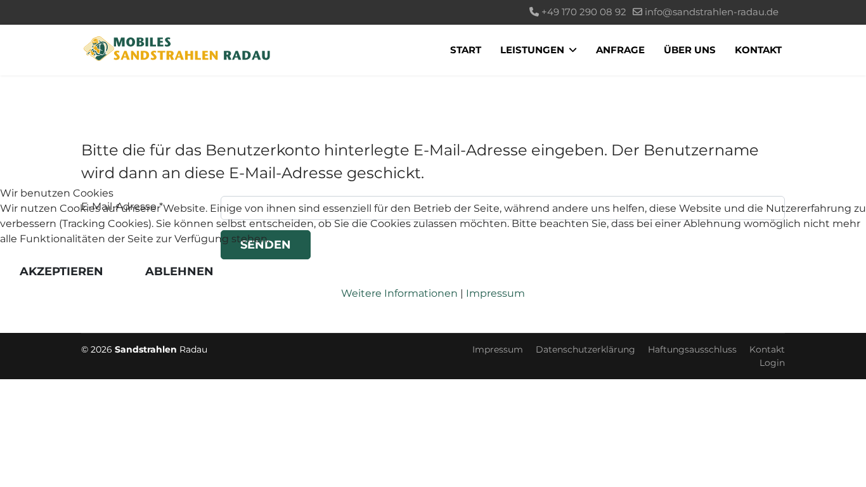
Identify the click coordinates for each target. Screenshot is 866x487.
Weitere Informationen (399, 293)
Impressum (495, 293)
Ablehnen (179, 271)
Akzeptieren (61, 271)
